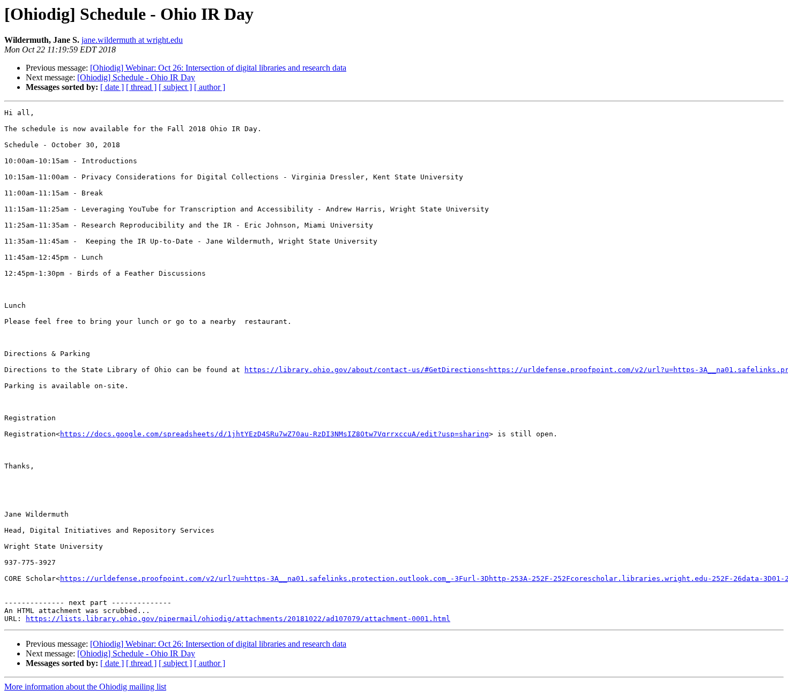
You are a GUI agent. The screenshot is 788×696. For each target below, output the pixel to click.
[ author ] (209, 87)
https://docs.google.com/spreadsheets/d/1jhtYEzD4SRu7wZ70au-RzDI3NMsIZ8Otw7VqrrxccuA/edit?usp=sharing (274, 434)
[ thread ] (141, 87)
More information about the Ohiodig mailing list (85, 686)
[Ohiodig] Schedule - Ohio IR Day (136, 77)
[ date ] (112, 87)
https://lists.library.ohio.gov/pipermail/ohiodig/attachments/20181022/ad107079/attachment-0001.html (238, 619)
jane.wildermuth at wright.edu (132, 39)
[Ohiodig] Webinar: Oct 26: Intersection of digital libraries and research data (218, 67)
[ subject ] (175, 87)
